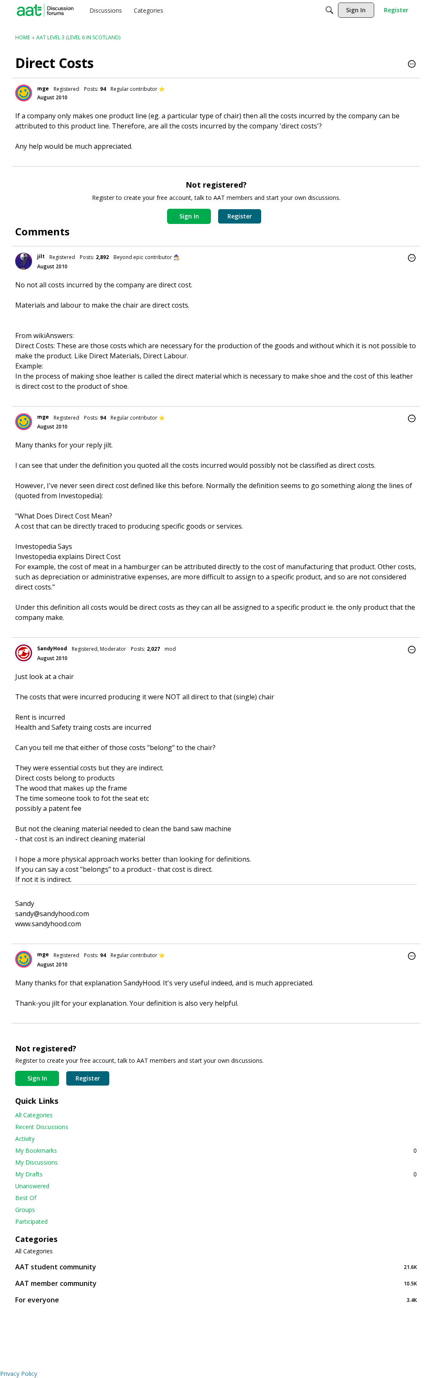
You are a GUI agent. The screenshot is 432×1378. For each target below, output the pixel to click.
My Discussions (36, 1162)
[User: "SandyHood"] (23, 652)
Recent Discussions (41, 1127)
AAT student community (216, 1266)
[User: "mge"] (23, 93)
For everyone (216, 1299)
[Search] (329, 10)
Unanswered (32, 1186)
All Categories (34, 1115)
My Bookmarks (216, 1150)
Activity (25, 1139)
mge (43, 88)
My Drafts (216, 1174)
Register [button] (239, 216)
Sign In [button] (189, 216)
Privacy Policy (18, 1374)
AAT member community (216, 1283)
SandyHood (52, 648)
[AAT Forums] (45, 10)
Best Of (25, 1198)
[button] (412, 64)
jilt (41, 256)
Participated (31, 1221)
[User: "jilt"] (23, 261)
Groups (25, 1210)
